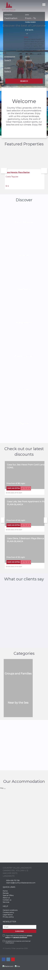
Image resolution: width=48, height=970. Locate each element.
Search (24, 81)
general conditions (20, 937)
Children (7, 68)
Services (6, 902)
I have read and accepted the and (18, 936)
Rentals (6, 893)
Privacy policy (8, 917)
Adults (27, 57)
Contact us (7, 900)
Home (5, 891)
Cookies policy (8, 912)
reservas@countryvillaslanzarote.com (20, 883)
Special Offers (8, 895)
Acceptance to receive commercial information (17, 942)
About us (6, 898)
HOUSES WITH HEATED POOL (24, 743)
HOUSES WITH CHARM (24, 739)
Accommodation (9, 57)
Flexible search (30, 22)
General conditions (10, 910)
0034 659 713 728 (12, 881)
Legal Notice (8, 915)
